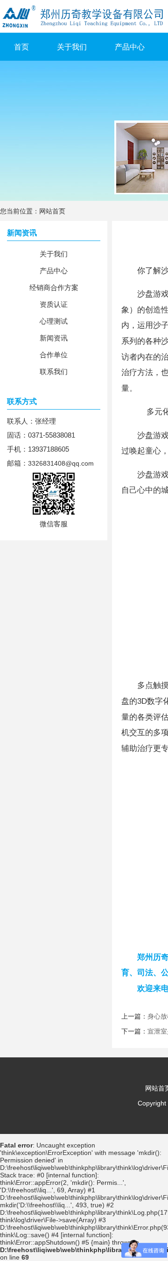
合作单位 (54, 355)
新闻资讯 (54, 338)
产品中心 (130, 47)
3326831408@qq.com (61, 463)
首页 (21, 47)
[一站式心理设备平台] (1, 64)
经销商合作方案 (53, 287)
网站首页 (52, 211)
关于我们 (72, 47)
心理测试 (54, 321)
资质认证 (54, 304)
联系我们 (54, 371)
